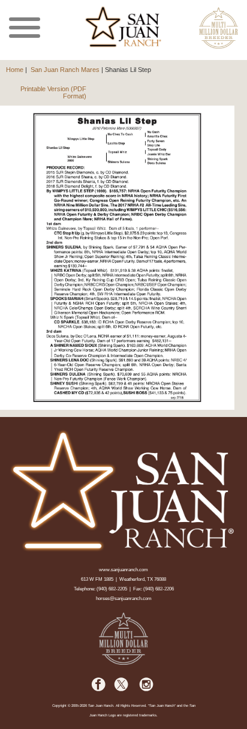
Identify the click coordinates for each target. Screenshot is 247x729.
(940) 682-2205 (112, 589)
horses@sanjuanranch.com (124, 598)
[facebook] (99, 689)
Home (14, 69)
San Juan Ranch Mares (65, 69)
